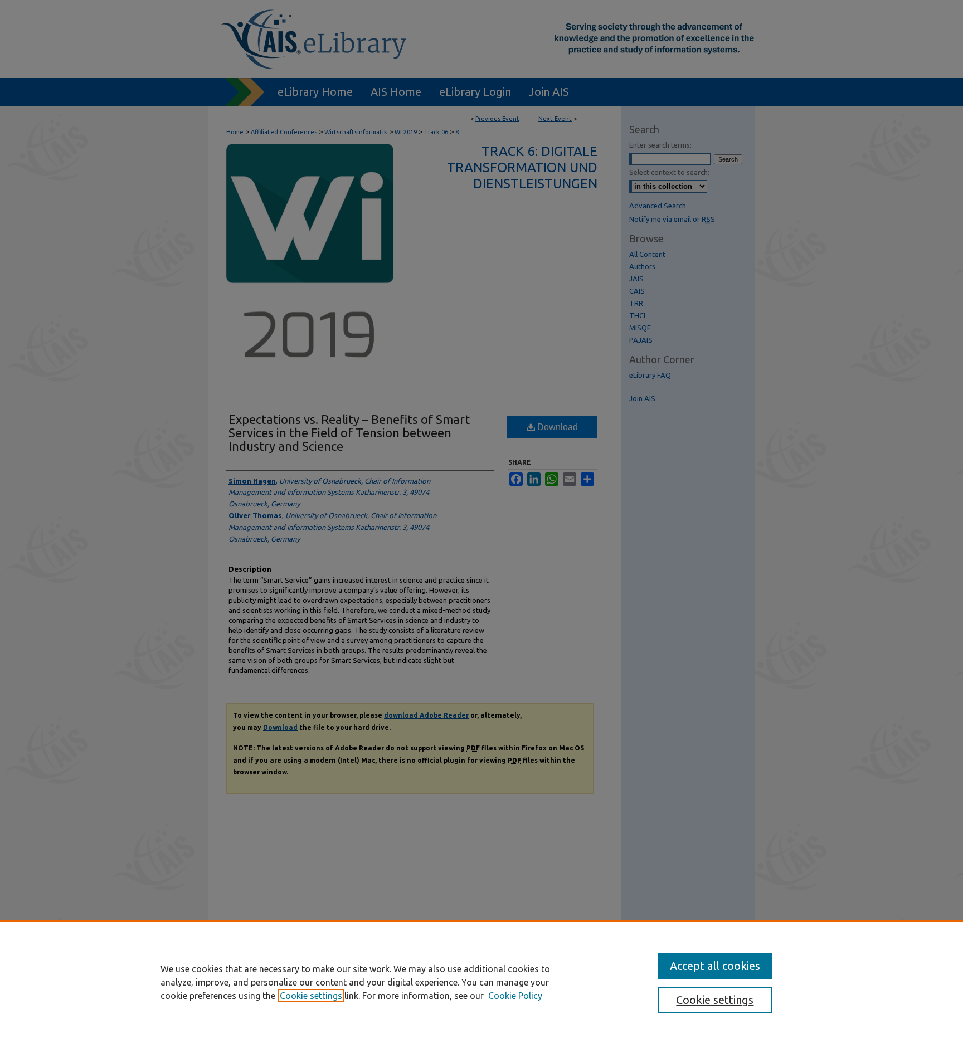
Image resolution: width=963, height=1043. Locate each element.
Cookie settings (311, 996)
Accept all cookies (715, 965)
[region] (481, 981)
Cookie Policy (515, 996)
